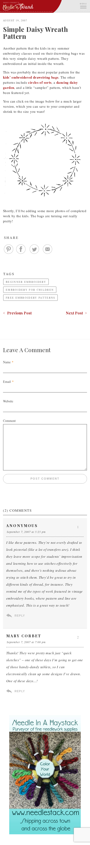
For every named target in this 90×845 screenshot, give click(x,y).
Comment (9, 420)
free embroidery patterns (30, 297)
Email (7, 381)
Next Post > (76, 313)
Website (8, 401)
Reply (20, 615)
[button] (83, 5)
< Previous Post (17, 313)
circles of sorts (39, 82)
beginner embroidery (26, 282)
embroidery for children (30, 289)
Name (7, 362)
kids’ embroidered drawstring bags (30, 77)
